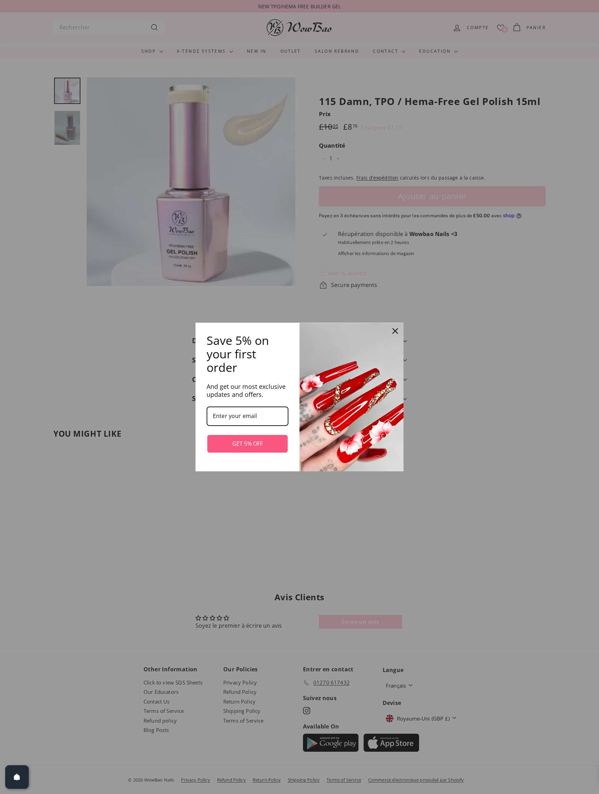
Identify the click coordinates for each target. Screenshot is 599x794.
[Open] (17, 777)
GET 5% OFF (247, 443)
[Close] (395, 331)
